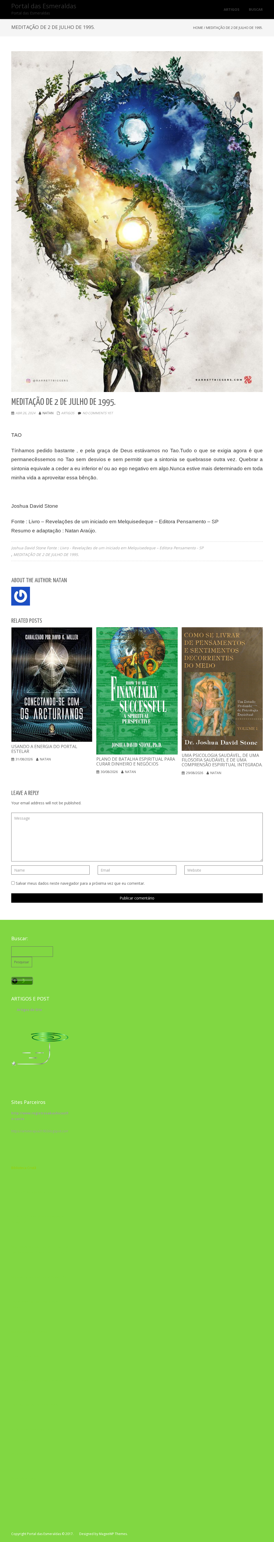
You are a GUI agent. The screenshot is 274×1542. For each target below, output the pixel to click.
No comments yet (97, 413)
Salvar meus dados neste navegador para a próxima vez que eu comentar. (80, 883)
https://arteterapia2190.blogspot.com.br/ (42, 1131)
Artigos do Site (29, 1009)
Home (198, 27)
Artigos (67, 413)
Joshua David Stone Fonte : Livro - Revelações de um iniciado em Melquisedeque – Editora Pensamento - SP (107, 547)
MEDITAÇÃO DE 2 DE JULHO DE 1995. (46, 554)
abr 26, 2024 (25, 413)
